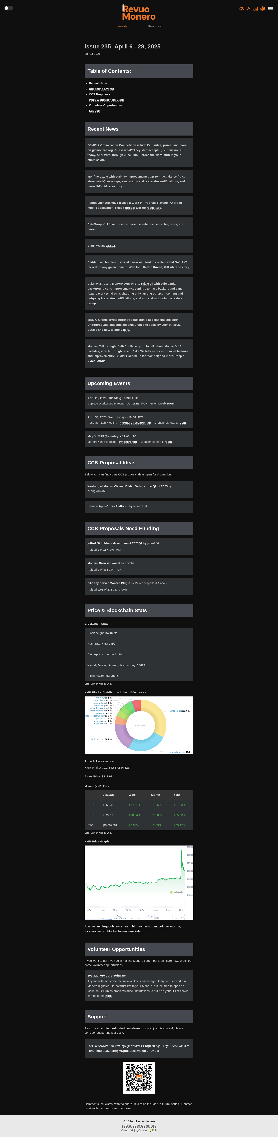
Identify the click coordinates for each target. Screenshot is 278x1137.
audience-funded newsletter (120, 1028)
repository (115, 186)
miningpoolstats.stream (113, 926)
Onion (142, 1130)
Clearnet (127, 1130)
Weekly (123, 26)
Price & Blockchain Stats (106, 99)
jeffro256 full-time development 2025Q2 (115, 543)
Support (94, 110)
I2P (154, 1130)
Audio (101, 361)
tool (138, 267)
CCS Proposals (99, 94)
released (147, 283)
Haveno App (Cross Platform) (108, 506)
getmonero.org (102, 150)
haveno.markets (129, 931)
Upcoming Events (101, 88)
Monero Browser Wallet (104, 563)
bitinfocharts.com (144, 926)
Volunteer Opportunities (106, 105)
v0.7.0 (104, 176)
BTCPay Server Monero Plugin (109, 583)
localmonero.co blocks (101, 931)
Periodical (155, 26)
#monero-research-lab (135, 422)
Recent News (98, 83)
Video (92, 361)
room (171, 403)
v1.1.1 (107, 224)
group (92, 303)
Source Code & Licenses (139, 1125)
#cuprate (133, 403)
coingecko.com (169, 926)
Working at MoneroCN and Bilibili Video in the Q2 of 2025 (128, 486)
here (126, 329)
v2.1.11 (110, 245)
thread (129, 207)
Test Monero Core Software (107, 975)
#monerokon (128, 441)
